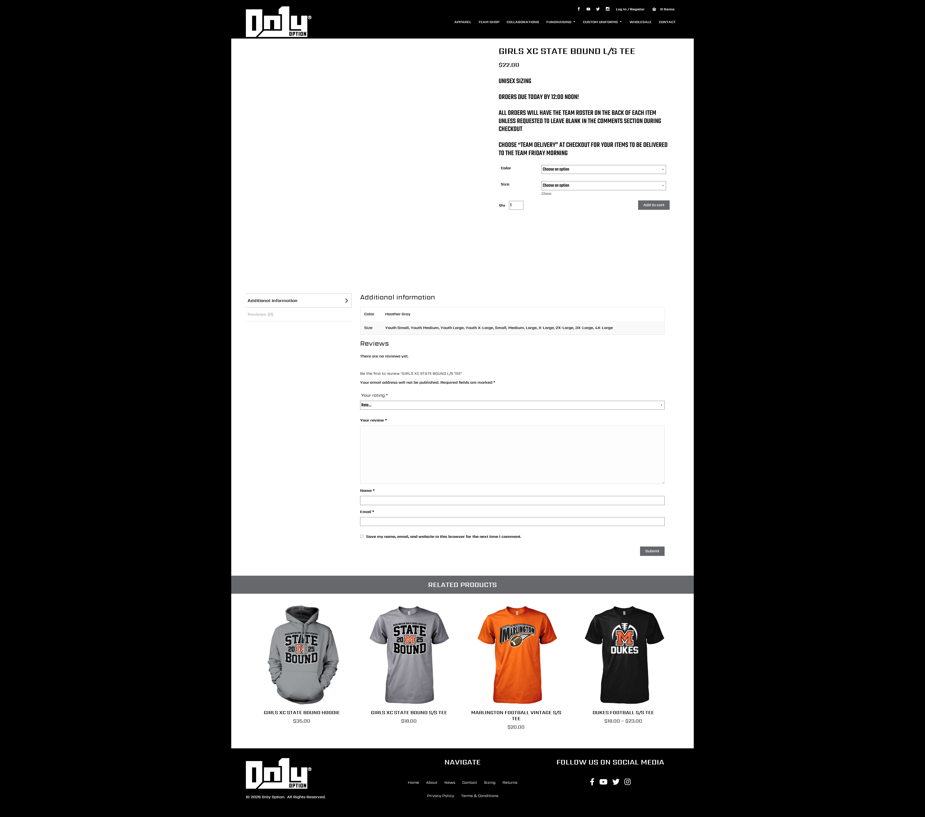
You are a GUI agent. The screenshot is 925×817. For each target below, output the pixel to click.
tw (598, 9)
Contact (469, 782)
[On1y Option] (279, 21)
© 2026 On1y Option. (265, 797)
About (431, 782)
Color (506, 168)
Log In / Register (630, 9)
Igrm (607, 9)
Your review (373, 420)
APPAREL (462, 21)
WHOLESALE (640, 21)
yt (588, 9)
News (449, 782)
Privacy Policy (440, 795)
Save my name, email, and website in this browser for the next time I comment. (444, 536)
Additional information (272, 300)
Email (367, 511)
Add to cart (653, 205)
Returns (509, 782)
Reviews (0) (260, 314)
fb (578, 9)
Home (413, 782)
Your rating (374, 395)
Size (505, 184)
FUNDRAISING (558, 21)
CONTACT (667, 21)
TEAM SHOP (488, 21)
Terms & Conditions (479, 795)
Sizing (490, 782)
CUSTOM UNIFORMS (600, 21)
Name (367, 490)
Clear (547, 193)
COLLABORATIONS (523, 21)
